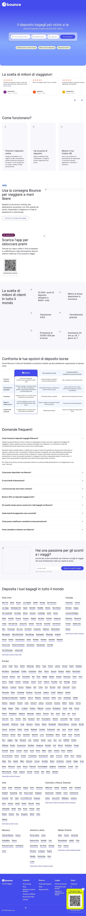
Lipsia (50, 750)
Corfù (40, 682)
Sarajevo (46, 692)
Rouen (38, 750)
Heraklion (23, 698)
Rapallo (15, 761)
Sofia (59, 687)
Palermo (18, 682)
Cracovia (5, 676)
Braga (15, 772)
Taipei (17, 798)
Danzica (21, 687)
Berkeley (36, 639)
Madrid (22, 666)
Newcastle (5, 692)
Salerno (38, 713)
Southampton (46, 719)
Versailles (45, 761)
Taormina (42, 729)
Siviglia (11, 682)
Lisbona (57, 666)
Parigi (10, 666)
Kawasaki (5, 798)
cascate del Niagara (72, 613)
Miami (12, 602)
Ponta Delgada (42, 766)
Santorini (33, 703)
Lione (59, 698)
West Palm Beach (17, 634)
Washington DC (16, 608)
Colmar (26, 729)
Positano (33, 708)
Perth (71, 787)
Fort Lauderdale (7, 613)
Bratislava (5, 734)
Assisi (58, 713)
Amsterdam (32, 671)
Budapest (79, 666)
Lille (68, 713)
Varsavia (53, 671)
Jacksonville (19, 650)
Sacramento (31, 645)
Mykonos (5, 687)
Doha (60, 845)
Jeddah (71, 840)
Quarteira (35, 734)
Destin (29, 639)
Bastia (12, 750)
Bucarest (57, 703)
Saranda (29, 772)
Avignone (22, 713)
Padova (4, 713)
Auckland (78, 787)
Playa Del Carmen (8, 845)
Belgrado (40, 708)
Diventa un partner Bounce (29, 890)
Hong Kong (13, 793)
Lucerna (48, 708)
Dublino (24, 671)
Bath (70, 708)
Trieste (65, 708)
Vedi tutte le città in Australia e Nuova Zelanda (60, 803)
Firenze (50, 666)
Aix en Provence (7, 756)
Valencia (46, 682)
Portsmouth (51, 729)
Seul (20, 793)
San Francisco (51, 602)
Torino (74, 676)
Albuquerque (40, 645)
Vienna (46, 671)
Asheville (50, 645)
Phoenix (18, 618)
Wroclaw (52, 687)
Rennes (13, 734)
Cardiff (53, 692)
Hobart (47, 798)
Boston (18, 602)
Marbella (48, 745)
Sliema (58, 734)
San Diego (17, 613)
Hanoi (4, 803)
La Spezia (24, 708)
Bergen (10, 708)
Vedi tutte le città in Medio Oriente (69, 850)
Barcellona (5, 671)
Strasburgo (67, 698)
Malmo (52, 761)
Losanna (19, 750)
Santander (26, 734)
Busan (25, 808)
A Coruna (59, 756)
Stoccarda (38, 692)
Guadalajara (6, 840)
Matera (44, 724)
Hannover (5, 719)
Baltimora (46, 629)
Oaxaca (14, 840)
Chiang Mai (5, 808)
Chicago (42, 602)
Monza (25, 766)
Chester (23, 756)
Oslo (34, 687)
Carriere (25, 899)
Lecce (64, 729)
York (18, 676)
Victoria (68, 624)
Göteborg (5, 745)
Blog (24, 887)
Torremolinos (32, 756)
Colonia (78, 703)
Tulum (4, 851)
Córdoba (74, 724)
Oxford (74, 682)
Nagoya (25, 787)
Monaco (12, 676)
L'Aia (76, 766)
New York (5, 602)
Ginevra (37, 724)
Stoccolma (66, 676)
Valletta (75, 698)
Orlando (47, 608)
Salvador (44, 840)
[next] (82, 100)
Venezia (64, 666)
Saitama (4, 819)
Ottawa (68, 629)
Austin (49, 613)
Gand (63, 713)
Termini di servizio (61, 884)
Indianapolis (40, 634)
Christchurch (74, 793)
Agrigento (52, 766)
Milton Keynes (6, 772)
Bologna (61, 671)
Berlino (68, 671)
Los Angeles (27, 602)
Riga (71, 719)
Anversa (56, 750)
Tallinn (17, 708)
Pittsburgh (49, 634)
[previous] (75, 100)
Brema (17, 756)
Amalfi (64, 734)
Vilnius (19, 729)
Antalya (78, 756)
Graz (55, 740)
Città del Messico (7, 835)
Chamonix (46, 698)
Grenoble (5, 750)
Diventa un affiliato (29, 894)
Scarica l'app (27, 884)
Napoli (25, 608)
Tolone (70, 729)
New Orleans (56, 608)
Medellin (33, 856)
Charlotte (52, 639)
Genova (30, 698)
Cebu (38, 808)
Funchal (77, 719)
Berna (63, 750)
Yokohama (17, 787)
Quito (49, 856)
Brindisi (81, 724)
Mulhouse (11, 766)
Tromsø (70, 766)
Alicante (20, 703)
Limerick (68, 761)
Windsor (55, 719)
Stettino (69, 750)
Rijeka (22, 761)
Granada (77, 734)
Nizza (38, 676)
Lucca (42, 734)
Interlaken (31, 745)
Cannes (4, 729)
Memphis (60, 639)
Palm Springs (29, 634)
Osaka (10, 787)
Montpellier (52, 724)
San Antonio (56, 624)
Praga (44, 666)
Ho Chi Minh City (26, 798)
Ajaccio (60, 745)
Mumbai (11, 814)
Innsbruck (49, 703)
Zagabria (12, 703)
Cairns (65, 793)
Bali (11, 798)
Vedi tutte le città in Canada (75, 633)
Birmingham (57, 708)
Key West (41, 618)
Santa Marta (34, 845)
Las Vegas (5, 608)
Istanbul (58, 676)
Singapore (38, 793)
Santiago (51, 845)
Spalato (51, 676)
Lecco (50, 740)
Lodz (29, 740)
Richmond (77, 618)
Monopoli (23, 740)
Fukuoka (31, 803)
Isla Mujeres (19, 845)
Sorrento (46, 713)
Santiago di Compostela (10, 698)
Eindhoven (14, 724)
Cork (54, 745)
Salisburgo (30, 713)
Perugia (76, 745)
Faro (11, 719)
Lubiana (41, 703)
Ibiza (52, 713)
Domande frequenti (45, 884)
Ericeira (36, 772)
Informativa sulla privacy (60, 887)
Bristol (54, 698)
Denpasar (37, 798)
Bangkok (5, 793)
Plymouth (33, 766)
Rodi (38, 719)
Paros (72, 756)
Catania (33, 682)
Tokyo (4, 787)
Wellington (65, 798)
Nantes (76, 729)
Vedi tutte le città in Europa (11, 776)
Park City (39, 624)
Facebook (74, 884)
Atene (40, 671)
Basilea (12, 745)
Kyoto (32, 787)
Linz (60, 740)
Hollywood (57, 618)
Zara (46, 687)
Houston (26, 618)
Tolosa (40, 687)
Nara (17, 814)
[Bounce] (11, 4)
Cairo (77, 840)
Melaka (4, 814)
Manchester (76, 671)
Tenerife (18, 719)
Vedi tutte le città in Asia (10, 824)
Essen (82, 761)
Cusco (43, 835)
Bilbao (13, 692)
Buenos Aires (34, 840)
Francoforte (26, 676)
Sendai (17, 803)
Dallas (4, 618)
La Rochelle (64, 719)
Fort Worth (28, 629)
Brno (9, 761)
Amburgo (26, 682)
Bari (60, 682)
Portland (11, 618)
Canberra (74, 798)
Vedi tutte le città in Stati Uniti (12, 655)
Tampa (4, 624)
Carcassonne (21, 745)
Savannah (47, 624)
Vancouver (69, 602)
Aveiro (19, 766)
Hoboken (44, 639)
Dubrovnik (66, 687)
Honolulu (33, 613)
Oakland (33, 618)
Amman (66, 845)
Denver (55, 613)
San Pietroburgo (7, 650)
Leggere (10, 740)
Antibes (73, 740)
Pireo (3, 740)
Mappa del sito (43, 889)
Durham (31, 624)
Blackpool (31, 719)
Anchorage (11, 629)
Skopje (75, 761)
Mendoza (33, 851)
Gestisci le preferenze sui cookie (59, 893)
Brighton (60, 692)
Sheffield (66, 740)
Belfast (64, 703)
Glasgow (28, 687)
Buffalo (11, 639)
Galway (71, 703)
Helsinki (67, 692)
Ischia (32, 750)
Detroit (4, 639)
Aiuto (40, 887)
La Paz (32, 861)
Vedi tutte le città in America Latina (41, 866)
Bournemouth (43, 756)
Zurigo (4, 708)
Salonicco (29, 724)
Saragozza (39, 745)
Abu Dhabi (74, 835)
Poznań (76, 708)
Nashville (32, 608)
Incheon (10, 803)
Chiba (38, 814)
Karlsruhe (29, 761)
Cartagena (41, 851)
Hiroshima (39, 787)
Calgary (76, 608)
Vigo (16, 740)
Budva (4, 766)
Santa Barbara (20, 639)
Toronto (77, 602)
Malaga (44, 676)
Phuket (24, 803)
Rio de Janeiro (34, 835)
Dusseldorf (5, 724)
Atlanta (25, 613)
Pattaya (31, 808)
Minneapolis (6, 634)
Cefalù (66, 756)
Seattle (35, 602)
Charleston (37, 629)
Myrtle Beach (55, 629)
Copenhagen (15, 671)
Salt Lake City (12, 624)
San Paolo (43, 845)
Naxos (26, 750)
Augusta (22, 772)
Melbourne (48, 787)
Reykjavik (34, 729)
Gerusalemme (62, 840)
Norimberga (50, 734)
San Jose (20, 629)
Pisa (33, 676)
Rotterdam (68, 745)
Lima (50, 840)
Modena (4, 703)
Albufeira (55, 772)
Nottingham (13, 713)
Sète (42, 772)
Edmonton (69, 618)
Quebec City (77, 624)
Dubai (60, 835)
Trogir (22, 724)
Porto (80, 676)
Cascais (37, 761)
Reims (44, 750)
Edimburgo (30, 666)
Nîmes (48, 772)
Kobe (19, 808)
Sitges (4, 761)
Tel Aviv (66, 835)
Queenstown (49, 793)
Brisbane (64, 787)
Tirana (74, 687)
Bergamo (38, 698)
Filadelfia (40, 608)
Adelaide (58, 793)
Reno (3, 629)
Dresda (43, 740)
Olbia (24, 719)
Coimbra (36, 740)
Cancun (18, 835)
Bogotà (49, 851)
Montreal (68, 608)
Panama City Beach (18, 645)
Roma (16, 666)
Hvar (58, 729)
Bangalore (24, 814)
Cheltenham (62, 766)
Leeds (27, 703)
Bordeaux (29, 692)
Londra (4, 666)
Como (74, 713)
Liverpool (13, 687)
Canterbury (60, 761)
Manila (14, 808)
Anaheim (58, 634)
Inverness (12, 729)
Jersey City (23, 624)
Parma (70, 734)
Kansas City (6, 645)
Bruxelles (54, 682)
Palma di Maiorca (63, 724)
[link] (15, 218)
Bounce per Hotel (28, 897)
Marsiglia (67, 682)
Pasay (38, 803)
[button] (67, 37)
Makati (32, 814)
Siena (19, 734)
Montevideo (42, 856)
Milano (38, 666)
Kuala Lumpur (28, 793)
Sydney (56, 787)
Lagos (52, 756)
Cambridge (41, 613)
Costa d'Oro (56, 798)
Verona (4, 682)
